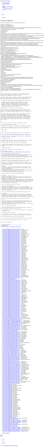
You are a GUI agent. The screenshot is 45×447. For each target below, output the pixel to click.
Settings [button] (4, 7)
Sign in (4, 9)
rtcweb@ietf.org (4, 225)
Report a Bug (6, 445)
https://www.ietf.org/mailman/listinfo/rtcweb (11, 226)
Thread (4, 17)
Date (3, 14)
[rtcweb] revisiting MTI (7, 383)
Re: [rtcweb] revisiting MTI (7, 360)
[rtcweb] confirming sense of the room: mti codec (11, 229)
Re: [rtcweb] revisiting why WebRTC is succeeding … (12, 418)
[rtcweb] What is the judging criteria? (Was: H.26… (12, 349)
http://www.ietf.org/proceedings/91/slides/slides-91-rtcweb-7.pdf (16, 134)
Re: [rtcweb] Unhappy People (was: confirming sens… (12, 365)
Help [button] (3, 5)
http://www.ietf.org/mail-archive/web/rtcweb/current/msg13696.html (16, 151)
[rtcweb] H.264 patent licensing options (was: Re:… (12, 326)
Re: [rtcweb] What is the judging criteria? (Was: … (11, 350)
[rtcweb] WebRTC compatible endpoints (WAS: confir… (12, 318)
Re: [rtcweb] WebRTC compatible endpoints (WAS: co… (13, 320)
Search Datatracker (6, 3)
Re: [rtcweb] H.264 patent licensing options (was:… (12, 328)
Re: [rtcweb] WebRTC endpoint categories (10, 337)
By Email (10, 445)
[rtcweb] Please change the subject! (9, 380)
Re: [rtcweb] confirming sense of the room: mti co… (12, 230)
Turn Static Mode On (8, 8)
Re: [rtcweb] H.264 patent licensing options (10, 334)
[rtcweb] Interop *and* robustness (8, 278)
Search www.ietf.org (6, 2)
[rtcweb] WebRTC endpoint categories (9, 330)
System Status (15, 445)
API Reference (10, 6)
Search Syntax (5, 6)
